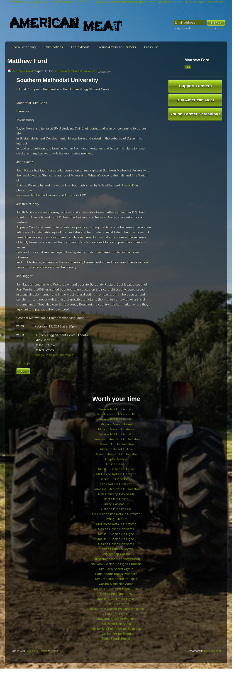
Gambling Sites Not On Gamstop (116, 439)
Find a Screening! (24, 47)
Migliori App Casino (116, 554)
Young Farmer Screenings (195, 114)
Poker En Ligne (116, 613)
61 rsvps (24, 363)
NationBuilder (212, 651)
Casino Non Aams (116, 604)
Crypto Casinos (116, 459)
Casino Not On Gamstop (116, 444)
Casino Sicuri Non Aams (116, 584)
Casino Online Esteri (116, 633)
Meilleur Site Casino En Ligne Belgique (116, 609)
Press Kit (151, 47)
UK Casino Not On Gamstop (116, 474)
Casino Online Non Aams (116, 529)
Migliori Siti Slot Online (116, 449)
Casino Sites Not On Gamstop (116, 454)
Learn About (80, 47)
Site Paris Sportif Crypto (116, 569)
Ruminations (53, 47)
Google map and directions (53, 355)
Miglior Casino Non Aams (116, 429)
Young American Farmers (117, 47)
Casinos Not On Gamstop (116, 409)
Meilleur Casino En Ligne (116, 469)
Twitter (209, 28)
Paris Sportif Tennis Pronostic (116, 574)
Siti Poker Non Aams (116, 623)
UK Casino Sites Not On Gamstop (116, 514)
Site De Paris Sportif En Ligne (116, 579)
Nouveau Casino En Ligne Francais (116, 564)
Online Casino (116, 464)
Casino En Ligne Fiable (116, 479)
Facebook (197, 28)
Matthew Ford (23, 71)
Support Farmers (195, 86)
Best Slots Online (116, 499)
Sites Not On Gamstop (116, 484)
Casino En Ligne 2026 (116, 594)
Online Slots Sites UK (116, 509)
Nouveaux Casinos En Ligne (116, 618)
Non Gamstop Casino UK (116, 494)
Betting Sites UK (116, 519)
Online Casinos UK (116, 504)
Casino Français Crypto (116, 549)
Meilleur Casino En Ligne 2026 (116, 589)
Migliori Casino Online (116, 424)
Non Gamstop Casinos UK (116, 414)
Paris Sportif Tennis (116, 638)
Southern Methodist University (75, 71)
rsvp (23, 371)
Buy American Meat (195, 100)
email (220, 28)
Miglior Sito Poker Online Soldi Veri (116, 628)
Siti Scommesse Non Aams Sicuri (116, 559)
